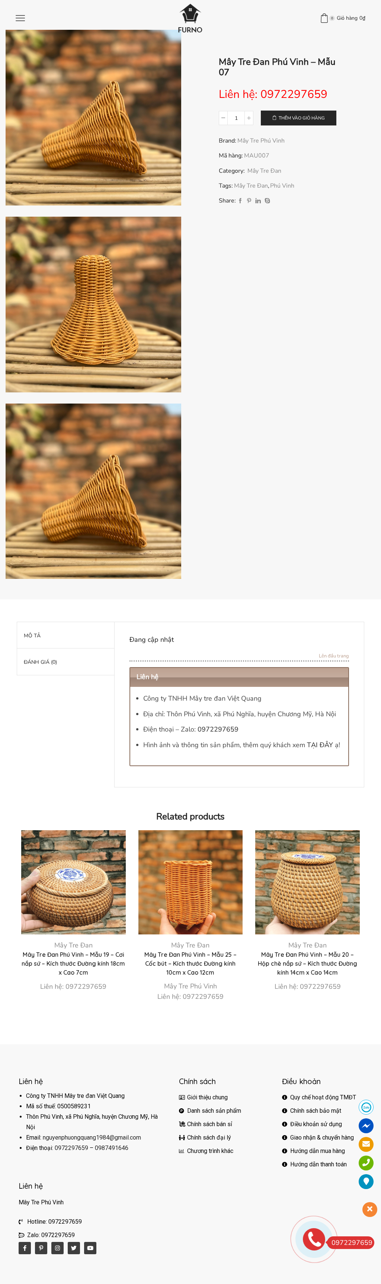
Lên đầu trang (334, 656)
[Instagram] (57, 1248)
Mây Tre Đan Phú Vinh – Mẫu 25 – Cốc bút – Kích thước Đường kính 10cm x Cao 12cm (190, 963)
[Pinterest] (249, 201)
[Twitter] (74, 1248)
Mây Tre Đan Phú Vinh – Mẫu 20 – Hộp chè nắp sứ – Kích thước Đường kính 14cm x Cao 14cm (307, 963)
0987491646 (111, 1147)
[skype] (266, 201)
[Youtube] (90, 1248)
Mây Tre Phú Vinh (261, 141)
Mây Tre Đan (264, 171)
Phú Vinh (282, 186)
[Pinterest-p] (41, 1248)
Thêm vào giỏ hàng (302, 118)
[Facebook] (240, 201)
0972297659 (218, 729)
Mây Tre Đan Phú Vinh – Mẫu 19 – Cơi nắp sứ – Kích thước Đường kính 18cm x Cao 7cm (73, 963)
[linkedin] (258, 201)
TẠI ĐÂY (320, 744)
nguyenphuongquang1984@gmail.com (92, 1137)
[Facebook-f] (25, 1248)
